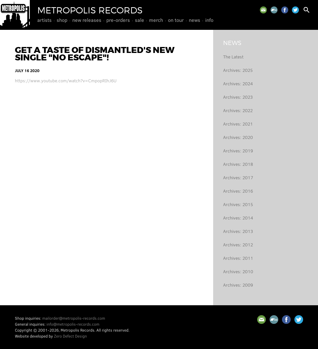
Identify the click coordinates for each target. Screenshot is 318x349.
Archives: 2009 (238, 285)
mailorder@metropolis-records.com (73, 318)
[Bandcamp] (274, 9)
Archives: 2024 (238, 84)
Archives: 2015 (238, 204)
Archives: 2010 (238, 271)
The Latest (233, 57)
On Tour (176, 20)
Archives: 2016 (238, 191)
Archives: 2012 (238, 245)
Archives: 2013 (238, 231)
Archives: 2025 (238, 70)
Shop (62, 20)
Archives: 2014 (238, 218)
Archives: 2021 (238, 124)
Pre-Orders (118, 20)
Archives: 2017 (238, 177)
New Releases (86, 20)
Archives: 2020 (238, 137)
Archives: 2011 (238, 258)
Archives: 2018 (238, 164)
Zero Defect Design (70, 336)
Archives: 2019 (238, 151)
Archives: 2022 (238, 110)
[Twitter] (295, 9)
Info (209, 20)
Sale (139, 20)
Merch (156, 20)
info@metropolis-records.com (72, 324)
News (194, 20)
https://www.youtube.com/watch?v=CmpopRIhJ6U (66, 81)
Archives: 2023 (238, 97)
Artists (44, 20)
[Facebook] (284, 9)
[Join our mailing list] (263, 9)
